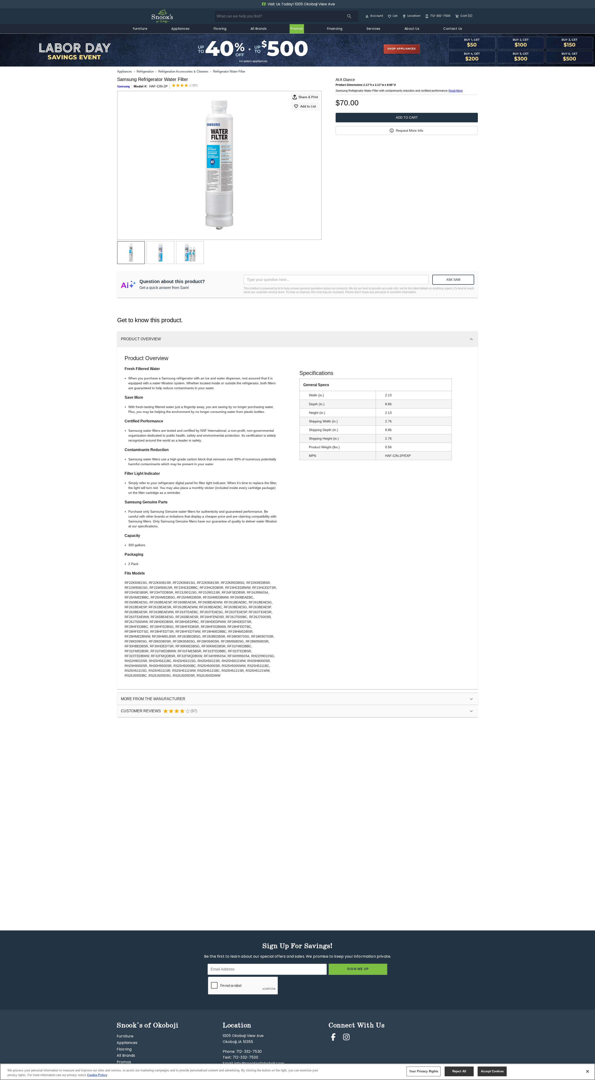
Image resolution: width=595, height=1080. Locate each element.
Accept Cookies (492, 1071)
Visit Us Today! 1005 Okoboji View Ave (301, 4)
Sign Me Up (358, 969)
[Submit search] (349, 16)
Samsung (123, 86)
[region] (297, 1071)
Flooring (220, 29)
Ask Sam (453, 279)
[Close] (587, 1071)
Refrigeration (145, 71)
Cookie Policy (97, 1075)
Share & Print (308, 97)
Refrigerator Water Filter (229, 71)
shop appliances (401, 49)
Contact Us (452, 29)
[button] (367, 16)
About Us (411, 29)
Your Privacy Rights (423, 1071)
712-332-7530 (249, 1052)
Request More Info (409, 130)
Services (373, 29)
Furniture (140, 29)
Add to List (308, 106)
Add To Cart (407, 117)
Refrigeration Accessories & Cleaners (183, 71)
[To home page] (162, 16)
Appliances (180, 29)
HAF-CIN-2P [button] (158, 86)
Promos (297, 29)
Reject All (459, 1071)
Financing (335, 29)
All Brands (259, 29)
